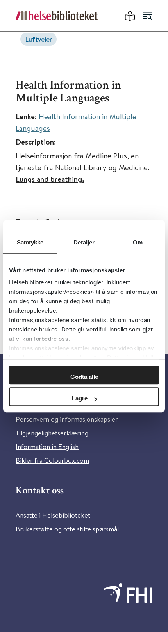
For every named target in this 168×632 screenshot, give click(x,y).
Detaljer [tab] (84, 242)
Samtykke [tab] (30, 242)
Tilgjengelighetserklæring (52, 432)
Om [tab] (138, 242)
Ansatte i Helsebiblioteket (53, 515)
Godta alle (84, 376)
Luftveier (38, 38)
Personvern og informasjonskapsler (67, 419)
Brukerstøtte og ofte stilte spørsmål (67, 528)
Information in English (47, 446)
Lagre (80, 398)
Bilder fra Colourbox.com (52, 460)
